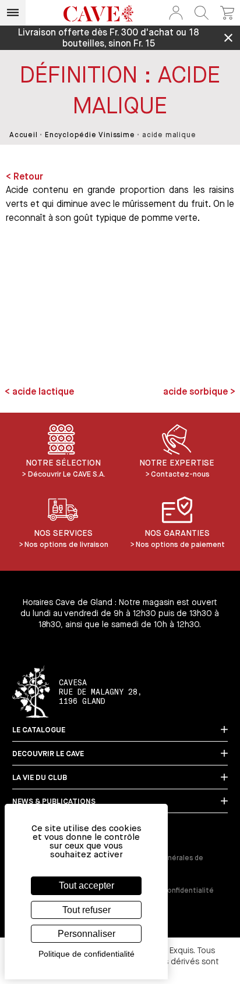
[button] (176, 13)
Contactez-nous (180, 474)
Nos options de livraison (66, 545)
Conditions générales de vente (161, 863)
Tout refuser (86, 910)
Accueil (23, 135)
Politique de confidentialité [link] (86, 953)
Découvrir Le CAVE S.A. (66, 474)
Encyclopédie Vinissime (90, 135)
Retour (28, 177)
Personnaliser (86, 934)
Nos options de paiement (180, 545)
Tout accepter (86, 885)
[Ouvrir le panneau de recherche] (201, 13)
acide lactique (42, 392)
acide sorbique (196, 392)
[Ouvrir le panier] (227, 13)
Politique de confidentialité (167, 891)
